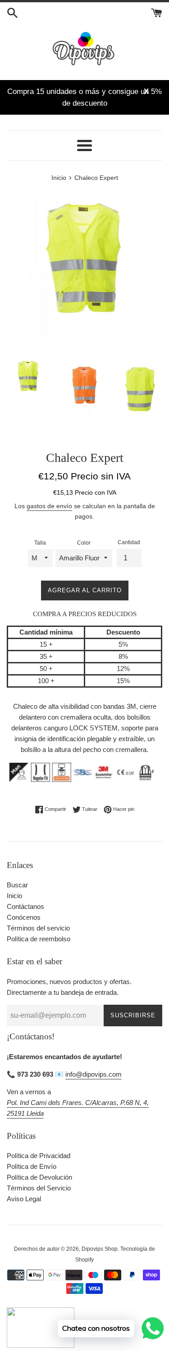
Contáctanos (25, 906)
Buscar (17, 885)
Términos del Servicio (39, 1188)
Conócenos (24, 917)
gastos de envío (49, 506)
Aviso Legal (24, 1199)
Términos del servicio (38, 928)
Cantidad (129, 542)
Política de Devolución (39, 1177)
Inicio (14, 895)
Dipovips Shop (100, 1249)
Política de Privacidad (38, 1155)
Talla (40, 543)
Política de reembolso (38, 939)
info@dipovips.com (93, 1074)
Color (84, 543)
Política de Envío (31, 1166)
